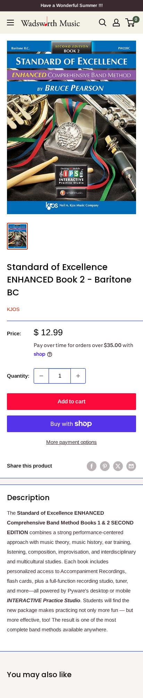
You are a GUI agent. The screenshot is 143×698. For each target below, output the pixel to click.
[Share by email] (131, 466)
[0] (130, 22)
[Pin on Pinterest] (105, 466)
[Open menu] (10, 22)
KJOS (13, 309)
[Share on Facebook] (91, 466)
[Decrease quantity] (41, 376)
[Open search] (103, 22)
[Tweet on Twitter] (118, 466)
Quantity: (18, 376)
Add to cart (71, 401)
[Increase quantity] (78, 376)
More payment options (71, 442)
